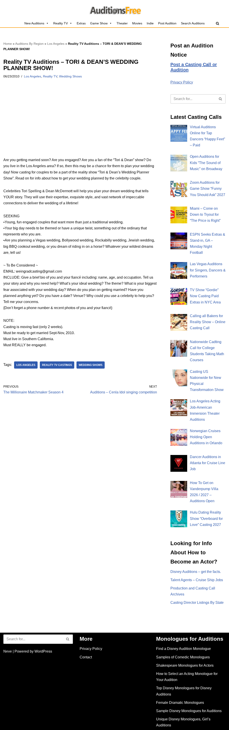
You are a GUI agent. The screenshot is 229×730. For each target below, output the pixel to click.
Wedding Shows (70, 76)
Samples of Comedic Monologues (183, 657)
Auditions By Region (29, 43)
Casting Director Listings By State (197, 602)
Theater (122, 23)
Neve (7, 651)
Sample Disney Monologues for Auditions (189, 711)
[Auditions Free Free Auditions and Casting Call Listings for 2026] (114, 9)
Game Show (99, 23)
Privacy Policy (181, 82)
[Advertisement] (80, 123)
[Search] (217, 23)
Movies (137, 23)
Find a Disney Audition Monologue (183, 649)
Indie (150, 23)
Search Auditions (193, 23)
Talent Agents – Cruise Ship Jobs (196, 580)
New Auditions (34, 23)
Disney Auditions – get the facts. (195, 572)
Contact (86, 657)
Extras (81, 23)
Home (7, 43)
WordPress (43, 651)
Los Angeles (55, 43)
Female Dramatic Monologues (180, 702)
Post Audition (167, 23)
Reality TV (60, 23)
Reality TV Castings (57, 365)
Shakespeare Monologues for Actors (185, 665)
